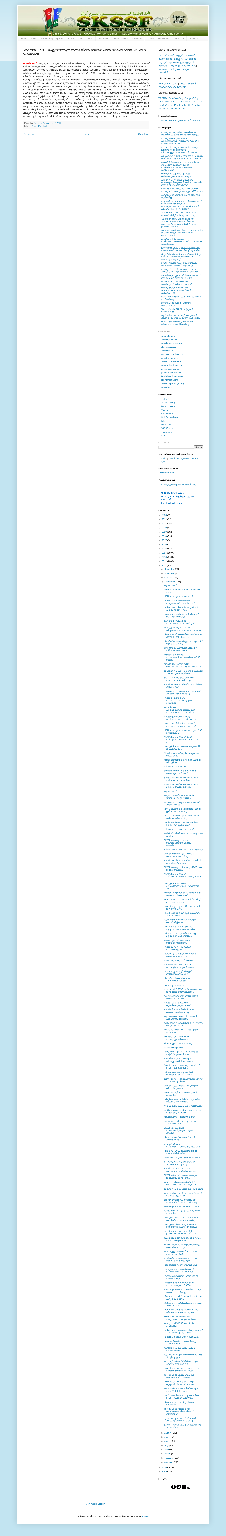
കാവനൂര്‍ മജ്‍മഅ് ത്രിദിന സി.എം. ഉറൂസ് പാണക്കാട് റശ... (181, 1362)
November (169, 573)
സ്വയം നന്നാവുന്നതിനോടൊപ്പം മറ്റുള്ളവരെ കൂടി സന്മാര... (180, 934)
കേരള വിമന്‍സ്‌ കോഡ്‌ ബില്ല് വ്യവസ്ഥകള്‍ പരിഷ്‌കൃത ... (179, 678)
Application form (166, 472)
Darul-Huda (180, 105)
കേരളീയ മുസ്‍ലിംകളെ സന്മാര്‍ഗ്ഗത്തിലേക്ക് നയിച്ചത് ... (180, 622)
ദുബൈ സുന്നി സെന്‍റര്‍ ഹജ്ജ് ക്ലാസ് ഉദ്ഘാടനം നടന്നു (180, 1419)
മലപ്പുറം (178, 58)
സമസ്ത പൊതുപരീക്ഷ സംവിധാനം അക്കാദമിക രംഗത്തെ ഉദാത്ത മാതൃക (180, 133)
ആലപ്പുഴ (175, 65)
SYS (160, 101)
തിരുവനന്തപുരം (180, 69)
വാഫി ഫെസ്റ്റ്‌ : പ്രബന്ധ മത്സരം (180, 1117)
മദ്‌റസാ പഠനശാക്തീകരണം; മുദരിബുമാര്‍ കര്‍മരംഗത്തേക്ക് (176, 282)
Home (23, 38)
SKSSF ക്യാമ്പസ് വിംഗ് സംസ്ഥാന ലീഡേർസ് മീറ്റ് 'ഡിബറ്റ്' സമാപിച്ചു (178, 213)
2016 (164, 544)
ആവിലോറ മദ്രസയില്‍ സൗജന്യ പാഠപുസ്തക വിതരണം (181, 1017)
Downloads (163, 38)
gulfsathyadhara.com (171, 372)
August (168, 1433)
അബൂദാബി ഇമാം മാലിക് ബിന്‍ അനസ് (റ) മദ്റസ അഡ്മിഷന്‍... (181, 1183)
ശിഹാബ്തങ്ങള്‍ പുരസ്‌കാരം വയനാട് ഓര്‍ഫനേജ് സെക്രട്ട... (183, 816)
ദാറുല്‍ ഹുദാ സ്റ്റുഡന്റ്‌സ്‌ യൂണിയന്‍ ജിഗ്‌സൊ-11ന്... (182, 907)
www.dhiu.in (167, 387)
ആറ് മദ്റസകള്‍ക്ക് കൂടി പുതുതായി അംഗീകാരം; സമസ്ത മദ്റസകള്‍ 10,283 (180, 316)
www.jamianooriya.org (171, 343)
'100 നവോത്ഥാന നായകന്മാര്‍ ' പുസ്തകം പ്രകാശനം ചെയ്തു (179, 927)
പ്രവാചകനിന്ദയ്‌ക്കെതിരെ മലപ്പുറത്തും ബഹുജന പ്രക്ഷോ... (182, 1317)
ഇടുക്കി (189, 62)
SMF (167, 101)
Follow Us (193, 38)
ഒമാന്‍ (182, 83)
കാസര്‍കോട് (165, 55)
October (168, 577)
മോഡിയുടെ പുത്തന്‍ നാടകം (178, 960)
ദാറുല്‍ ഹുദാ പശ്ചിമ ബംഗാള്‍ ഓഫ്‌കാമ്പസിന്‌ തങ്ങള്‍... (179, 1376)
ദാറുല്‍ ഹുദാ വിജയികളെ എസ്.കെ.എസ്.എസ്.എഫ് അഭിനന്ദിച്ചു (178, 1411)
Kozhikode (43, 126)
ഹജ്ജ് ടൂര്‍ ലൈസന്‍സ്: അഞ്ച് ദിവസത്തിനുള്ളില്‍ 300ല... (180, 1284)
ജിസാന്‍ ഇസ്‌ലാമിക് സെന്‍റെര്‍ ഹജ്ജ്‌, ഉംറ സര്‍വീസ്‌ (180, 772)
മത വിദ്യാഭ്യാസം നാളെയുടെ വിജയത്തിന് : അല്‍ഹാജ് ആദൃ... (181, 1201)
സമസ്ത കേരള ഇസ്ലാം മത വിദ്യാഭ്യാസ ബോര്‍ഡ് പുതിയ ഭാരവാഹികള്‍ (177, 290)
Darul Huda (166, 424)
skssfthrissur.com (169, 380)
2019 (164, 532)
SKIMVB (197, 101)
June (167, 1441)
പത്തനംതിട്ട (189, 65)
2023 (164, 515)
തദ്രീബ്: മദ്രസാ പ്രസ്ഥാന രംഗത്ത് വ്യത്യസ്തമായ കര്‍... (182, 1111)
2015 (164, 548)
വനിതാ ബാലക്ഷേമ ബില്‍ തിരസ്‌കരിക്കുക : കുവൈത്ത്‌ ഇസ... (183, 665)
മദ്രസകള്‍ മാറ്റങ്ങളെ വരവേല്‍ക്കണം (182, 1157)
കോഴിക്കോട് (165, 58)
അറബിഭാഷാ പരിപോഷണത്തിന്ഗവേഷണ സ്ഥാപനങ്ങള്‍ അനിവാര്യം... (180, 710)
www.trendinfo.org (170, 358)
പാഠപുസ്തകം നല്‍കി (174, 985)
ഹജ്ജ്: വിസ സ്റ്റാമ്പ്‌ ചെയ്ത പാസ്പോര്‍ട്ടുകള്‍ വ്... (177, 948)
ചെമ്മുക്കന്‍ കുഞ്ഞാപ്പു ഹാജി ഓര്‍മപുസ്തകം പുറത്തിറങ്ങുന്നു (176, 174)
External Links (75, 38)
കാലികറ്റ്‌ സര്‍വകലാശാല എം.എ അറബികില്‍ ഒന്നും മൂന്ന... (180, 1259)
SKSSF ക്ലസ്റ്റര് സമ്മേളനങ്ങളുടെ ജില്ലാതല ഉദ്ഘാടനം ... (181, 1176)
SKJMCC (186, 101)
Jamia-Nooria (165, 105)
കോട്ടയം (163, 65)
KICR (163, 421)
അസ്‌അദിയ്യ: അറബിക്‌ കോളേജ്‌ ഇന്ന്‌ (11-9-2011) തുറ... (181, 1389)
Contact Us (179, 38)
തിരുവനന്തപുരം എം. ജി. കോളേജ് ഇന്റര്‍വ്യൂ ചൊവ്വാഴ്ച (181, 1052)
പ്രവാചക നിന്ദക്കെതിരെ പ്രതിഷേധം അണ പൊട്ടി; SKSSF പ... (183, 635)
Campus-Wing (191, 98)
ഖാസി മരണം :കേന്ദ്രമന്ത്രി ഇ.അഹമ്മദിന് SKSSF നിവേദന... (181, 1232)
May (166, 1445)
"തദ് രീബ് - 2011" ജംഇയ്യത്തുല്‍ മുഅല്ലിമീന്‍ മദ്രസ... (180, 1152)
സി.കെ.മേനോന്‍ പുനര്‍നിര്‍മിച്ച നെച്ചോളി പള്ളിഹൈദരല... (179, 1073)
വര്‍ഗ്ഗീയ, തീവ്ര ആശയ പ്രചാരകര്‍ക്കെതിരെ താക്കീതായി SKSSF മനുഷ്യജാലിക (181, 241)
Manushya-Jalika (178, 108)
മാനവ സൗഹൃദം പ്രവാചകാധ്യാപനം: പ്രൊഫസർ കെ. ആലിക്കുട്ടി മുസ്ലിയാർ (181, 249)
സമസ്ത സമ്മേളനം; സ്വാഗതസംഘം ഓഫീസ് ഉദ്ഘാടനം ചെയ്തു (182, 1218)
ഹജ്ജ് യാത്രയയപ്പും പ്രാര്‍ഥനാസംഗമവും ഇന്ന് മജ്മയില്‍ (178, 700)
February (169, 1458)
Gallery (150, 38)
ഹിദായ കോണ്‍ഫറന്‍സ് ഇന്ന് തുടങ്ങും (183, 849)
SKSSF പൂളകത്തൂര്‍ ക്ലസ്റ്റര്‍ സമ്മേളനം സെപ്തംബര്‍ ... (178, 972)
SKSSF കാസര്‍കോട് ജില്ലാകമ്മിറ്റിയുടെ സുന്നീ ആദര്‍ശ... (178, 1130)
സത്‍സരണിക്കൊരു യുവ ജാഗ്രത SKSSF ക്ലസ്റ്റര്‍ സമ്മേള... (181, 823)
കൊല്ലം (163, 69)
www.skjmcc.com (169, 339)
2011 (164, 565)
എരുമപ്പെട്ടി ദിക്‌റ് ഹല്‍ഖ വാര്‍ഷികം (181, 1337)
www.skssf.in (167, 350)
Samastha (137, 38)
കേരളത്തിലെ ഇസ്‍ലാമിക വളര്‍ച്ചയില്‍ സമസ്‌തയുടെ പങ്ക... (183, 1194)
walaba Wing (168, 402)
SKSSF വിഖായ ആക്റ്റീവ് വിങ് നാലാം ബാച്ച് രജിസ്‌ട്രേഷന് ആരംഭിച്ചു (179, 264)
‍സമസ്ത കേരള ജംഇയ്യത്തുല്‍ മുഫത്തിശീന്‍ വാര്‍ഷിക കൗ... (179, 1270)
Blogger (145, 1516)
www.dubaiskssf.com (171, 369)
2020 (164, 527)
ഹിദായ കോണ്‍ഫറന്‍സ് (176, 766)
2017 (164, 540)
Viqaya (164, 410)
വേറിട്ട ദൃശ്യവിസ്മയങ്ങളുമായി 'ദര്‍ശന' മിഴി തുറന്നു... (179, 1162)
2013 (164, 557)
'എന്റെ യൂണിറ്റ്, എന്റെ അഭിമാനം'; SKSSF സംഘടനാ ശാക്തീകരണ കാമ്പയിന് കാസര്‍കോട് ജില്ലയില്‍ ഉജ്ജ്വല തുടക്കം (178, 223)
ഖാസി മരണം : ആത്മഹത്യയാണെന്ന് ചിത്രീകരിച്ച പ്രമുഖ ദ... (183, 1080)
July (166, 1437)
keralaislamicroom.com (172, 376)
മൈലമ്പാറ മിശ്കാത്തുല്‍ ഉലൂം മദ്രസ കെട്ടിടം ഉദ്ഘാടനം (183, 1024)
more (163, 435)
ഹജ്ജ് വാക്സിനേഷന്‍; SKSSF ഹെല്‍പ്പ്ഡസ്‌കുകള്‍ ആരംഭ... (180, 965)
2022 (164, 519)
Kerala (34, 126)
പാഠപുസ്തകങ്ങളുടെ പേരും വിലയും (178, 484)
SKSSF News (167, 428)
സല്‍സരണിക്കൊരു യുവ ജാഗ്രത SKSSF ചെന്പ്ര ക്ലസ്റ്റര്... (181, 1396)
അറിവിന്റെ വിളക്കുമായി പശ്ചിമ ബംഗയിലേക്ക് (179, 1349)
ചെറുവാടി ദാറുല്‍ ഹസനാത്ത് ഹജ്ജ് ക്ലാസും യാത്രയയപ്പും (182, 692)
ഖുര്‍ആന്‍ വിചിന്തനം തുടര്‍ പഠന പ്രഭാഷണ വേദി (180, 1122)
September (170, 581)
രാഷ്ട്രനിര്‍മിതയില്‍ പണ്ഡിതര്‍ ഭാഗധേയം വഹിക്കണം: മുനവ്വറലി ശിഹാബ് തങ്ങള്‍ (182, 157)
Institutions (103, 38)
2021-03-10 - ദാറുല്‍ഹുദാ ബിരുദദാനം (180, 120)
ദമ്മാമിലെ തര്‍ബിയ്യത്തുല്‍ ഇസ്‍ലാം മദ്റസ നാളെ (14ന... (182, 1239)
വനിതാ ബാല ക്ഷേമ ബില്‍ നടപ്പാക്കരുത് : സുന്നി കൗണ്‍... (180, 601)
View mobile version (95, 1504)
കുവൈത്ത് (179, 87)
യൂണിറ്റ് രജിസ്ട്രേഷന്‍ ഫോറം (183, 458)
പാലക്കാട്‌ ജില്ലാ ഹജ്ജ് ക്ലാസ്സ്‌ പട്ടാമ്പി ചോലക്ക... (180, 1342)
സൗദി (161, 83)
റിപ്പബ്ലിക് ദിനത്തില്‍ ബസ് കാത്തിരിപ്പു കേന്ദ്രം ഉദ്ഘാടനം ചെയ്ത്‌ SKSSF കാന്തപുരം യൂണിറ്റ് (181, 257)
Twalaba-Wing (176, 98)
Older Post (143, 134)
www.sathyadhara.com (172, 365)
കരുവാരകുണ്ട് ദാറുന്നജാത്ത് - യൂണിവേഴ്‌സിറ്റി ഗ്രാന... (179, 796)
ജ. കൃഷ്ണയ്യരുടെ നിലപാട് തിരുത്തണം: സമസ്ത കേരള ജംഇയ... (183, 628)
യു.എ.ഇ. (172, 83)
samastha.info (168, 336)
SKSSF (89, 38)
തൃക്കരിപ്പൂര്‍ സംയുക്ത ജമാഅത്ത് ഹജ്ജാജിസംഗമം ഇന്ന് (181, 954)
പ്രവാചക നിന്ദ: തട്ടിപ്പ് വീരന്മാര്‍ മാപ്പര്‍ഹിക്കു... (179, 1403)
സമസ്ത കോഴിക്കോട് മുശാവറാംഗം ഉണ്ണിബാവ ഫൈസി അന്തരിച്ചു (180, 1225)
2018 (164, 536)
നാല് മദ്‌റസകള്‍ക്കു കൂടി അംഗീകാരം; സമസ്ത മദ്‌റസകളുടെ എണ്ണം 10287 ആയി (182, 189)
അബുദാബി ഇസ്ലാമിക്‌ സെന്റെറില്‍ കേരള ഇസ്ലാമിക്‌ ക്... (182, 893)
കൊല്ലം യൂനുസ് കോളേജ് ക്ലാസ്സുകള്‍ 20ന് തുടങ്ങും (178, 1059)
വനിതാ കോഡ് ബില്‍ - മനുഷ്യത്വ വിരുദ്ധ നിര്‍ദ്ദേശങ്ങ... (181, 608)
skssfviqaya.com (169, 347)
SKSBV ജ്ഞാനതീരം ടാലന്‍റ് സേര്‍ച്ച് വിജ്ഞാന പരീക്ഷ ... (182, 900)
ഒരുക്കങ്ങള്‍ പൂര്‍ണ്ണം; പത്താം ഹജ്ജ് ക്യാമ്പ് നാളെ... (181, 803)
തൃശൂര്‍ (162, 62)
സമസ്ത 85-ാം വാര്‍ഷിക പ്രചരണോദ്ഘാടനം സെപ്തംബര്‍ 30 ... (183, 876)
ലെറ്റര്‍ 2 (162, 461)
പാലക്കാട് (190, 58)
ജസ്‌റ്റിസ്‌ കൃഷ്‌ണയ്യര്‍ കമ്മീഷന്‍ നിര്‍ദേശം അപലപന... (180, 649)
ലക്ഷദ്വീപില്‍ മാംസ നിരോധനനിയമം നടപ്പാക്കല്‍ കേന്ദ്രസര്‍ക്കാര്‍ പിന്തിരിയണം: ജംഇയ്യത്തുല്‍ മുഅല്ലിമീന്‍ (180, 166)
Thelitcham (166, 432)
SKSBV (175, 101)
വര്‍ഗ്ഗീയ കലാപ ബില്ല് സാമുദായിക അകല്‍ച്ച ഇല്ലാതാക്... (182, 1100)
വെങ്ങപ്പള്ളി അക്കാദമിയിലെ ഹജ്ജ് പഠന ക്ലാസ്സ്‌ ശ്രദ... (181, 1252)
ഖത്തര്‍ (192, 83)
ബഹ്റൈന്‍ (165, 87)
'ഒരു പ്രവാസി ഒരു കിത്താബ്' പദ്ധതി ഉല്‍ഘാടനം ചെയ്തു (182, 810)
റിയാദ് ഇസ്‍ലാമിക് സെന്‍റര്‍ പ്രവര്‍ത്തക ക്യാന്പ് (178, 979)
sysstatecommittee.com (172, 354)
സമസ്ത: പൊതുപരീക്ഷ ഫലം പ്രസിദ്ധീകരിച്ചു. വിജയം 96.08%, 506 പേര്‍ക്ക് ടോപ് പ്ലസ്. (180, 141)
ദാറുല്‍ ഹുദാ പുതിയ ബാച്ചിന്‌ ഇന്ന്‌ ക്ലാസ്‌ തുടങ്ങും (181, 1086)
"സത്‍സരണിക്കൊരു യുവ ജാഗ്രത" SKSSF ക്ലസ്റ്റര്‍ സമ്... (182, 1066)
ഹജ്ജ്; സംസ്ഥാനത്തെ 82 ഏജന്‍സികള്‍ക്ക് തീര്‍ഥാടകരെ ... (181, 1169)
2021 (164, 523)
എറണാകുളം (176, 62)
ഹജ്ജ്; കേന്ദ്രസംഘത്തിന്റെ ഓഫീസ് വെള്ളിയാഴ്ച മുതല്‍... (182, 861)
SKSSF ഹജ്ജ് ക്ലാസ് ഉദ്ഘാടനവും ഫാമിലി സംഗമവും (182, 1245)
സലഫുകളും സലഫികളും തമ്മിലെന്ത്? (183, 1106)
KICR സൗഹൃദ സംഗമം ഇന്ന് (178, 596)
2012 (164, 561)
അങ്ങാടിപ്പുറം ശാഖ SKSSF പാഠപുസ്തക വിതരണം (177, 1037)
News (33, 38)
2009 (164, 1471)
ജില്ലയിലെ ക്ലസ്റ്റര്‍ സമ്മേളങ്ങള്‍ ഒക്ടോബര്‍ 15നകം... (181, 997)
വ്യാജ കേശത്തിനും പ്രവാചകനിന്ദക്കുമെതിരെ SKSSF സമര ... (182, 657)
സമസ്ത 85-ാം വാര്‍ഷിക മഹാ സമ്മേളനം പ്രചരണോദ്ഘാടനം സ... (181, 739)
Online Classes (120, 38)
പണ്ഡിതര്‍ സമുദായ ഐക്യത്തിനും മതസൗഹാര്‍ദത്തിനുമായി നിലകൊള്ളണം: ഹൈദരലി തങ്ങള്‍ (179, 150)
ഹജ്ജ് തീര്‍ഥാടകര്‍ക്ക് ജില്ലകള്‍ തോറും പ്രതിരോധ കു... (179, 1010)
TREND (162, 98)
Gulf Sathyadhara (169, 417)
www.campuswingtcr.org (172, 383)
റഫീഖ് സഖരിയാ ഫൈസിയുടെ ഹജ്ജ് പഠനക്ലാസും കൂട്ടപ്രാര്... (183, 1331)
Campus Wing (168, 406)
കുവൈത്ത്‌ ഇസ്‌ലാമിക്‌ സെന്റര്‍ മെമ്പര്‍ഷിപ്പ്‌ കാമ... (180, 921)
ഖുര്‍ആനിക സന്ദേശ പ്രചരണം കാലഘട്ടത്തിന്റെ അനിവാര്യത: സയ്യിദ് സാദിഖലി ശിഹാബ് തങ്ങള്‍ (181, 182)
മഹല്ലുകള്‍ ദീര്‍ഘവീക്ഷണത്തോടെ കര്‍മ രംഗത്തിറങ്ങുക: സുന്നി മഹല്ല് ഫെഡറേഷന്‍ (182, 233)
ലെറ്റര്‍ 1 (162, 458)
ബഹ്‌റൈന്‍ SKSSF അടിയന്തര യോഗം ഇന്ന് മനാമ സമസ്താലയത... (183, 990)
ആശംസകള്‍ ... (171, 585)
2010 (164, 1467)
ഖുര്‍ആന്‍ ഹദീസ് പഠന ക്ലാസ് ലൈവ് (183, 1189)
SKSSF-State (194, 105)
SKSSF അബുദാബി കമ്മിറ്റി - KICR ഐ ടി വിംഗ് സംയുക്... (183, 868)
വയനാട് (189, 55)
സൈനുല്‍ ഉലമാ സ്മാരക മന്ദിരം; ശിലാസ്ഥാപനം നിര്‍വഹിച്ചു (177, 322)
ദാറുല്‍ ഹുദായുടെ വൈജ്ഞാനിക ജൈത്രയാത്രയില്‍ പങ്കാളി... (181, 1369)
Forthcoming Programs (52, 38)
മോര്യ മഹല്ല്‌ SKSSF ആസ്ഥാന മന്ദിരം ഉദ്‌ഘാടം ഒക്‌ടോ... (181, 778)
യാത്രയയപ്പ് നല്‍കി (174, 1047)
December (169, 569)
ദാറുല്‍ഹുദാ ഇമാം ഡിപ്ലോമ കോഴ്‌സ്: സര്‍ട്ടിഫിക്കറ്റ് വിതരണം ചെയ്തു (181, 276)
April (166, 1449)
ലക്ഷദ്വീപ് (164, 72)
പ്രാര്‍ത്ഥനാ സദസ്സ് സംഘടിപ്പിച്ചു (180, 1265)
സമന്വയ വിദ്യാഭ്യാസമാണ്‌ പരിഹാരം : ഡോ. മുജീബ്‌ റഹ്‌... (180, 724)
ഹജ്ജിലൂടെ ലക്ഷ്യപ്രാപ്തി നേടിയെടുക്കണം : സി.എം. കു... (181, 717)
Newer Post (29, 134)
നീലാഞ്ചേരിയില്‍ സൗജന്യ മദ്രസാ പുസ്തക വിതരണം (183, 1297)
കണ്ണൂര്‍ (179, 55)
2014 (164, 553)
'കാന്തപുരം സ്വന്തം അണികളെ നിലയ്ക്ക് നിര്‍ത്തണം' (180, 941)
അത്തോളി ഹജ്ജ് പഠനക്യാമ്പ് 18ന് (181, 1206)
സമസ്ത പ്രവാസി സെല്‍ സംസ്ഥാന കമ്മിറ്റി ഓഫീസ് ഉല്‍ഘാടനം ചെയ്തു (179, 270)
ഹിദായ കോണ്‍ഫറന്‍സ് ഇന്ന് (178, 829)
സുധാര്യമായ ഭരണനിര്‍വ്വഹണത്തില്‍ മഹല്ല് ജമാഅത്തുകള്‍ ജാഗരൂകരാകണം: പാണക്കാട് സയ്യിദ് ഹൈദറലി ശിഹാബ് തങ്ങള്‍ (181, 205)
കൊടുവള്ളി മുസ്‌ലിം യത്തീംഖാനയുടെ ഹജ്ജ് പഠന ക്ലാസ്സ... (183, 1290)
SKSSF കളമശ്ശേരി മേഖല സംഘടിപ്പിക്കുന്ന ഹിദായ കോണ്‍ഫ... (177, 843)
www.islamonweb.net (171, 361)
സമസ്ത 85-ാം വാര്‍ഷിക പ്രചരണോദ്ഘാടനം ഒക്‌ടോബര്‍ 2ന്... (181, 886)
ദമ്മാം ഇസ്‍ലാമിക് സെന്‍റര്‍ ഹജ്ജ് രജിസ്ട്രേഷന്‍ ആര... (181, 615)
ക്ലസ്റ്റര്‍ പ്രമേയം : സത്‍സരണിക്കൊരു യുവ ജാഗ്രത (182, 1145)
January (168, 1462)
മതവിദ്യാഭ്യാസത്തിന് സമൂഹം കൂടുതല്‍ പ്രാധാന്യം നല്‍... (180, 1382)
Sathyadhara (167, 413)
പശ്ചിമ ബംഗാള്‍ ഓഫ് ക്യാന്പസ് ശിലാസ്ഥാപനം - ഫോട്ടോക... (181, 1311)
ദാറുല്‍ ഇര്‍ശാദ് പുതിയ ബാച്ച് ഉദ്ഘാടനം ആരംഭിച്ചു (179, 854)
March (167, 1453)
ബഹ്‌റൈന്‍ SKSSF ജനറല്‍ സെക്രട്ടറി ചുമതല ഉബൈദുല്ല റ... (183, 672)
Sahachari (163, 108)
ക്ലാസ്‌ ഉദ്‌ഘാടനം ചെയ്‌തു (178, 1043)
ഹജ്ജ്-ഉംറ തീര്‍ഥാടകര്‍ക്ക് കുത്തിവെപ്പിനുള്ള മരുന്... (178, 1003)
